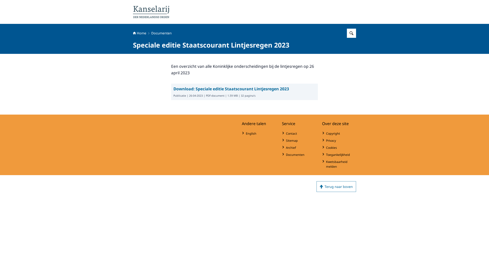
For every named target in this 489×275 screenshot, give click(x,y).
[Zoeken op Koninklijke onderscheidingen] (351, 33)
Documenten (161, 33)
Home (141, 33)
